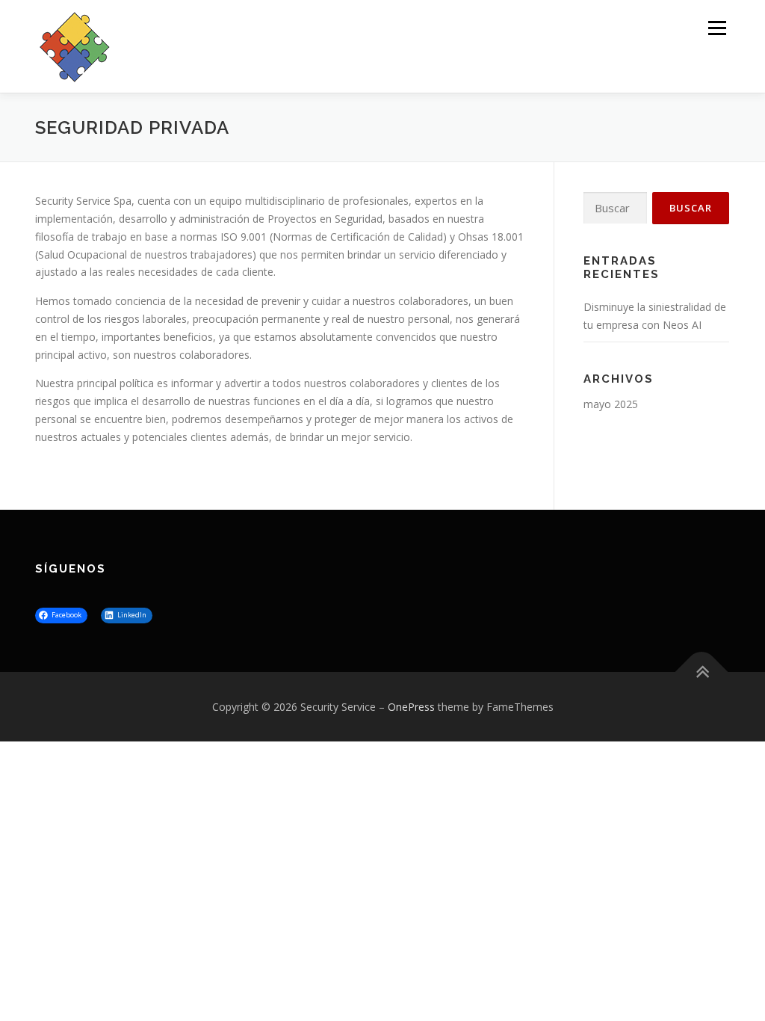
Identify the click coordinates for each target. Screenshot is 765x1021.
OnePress (411, 707)
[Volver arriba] (701, 671)
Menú (717, 28)
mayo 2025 (610, 404)
